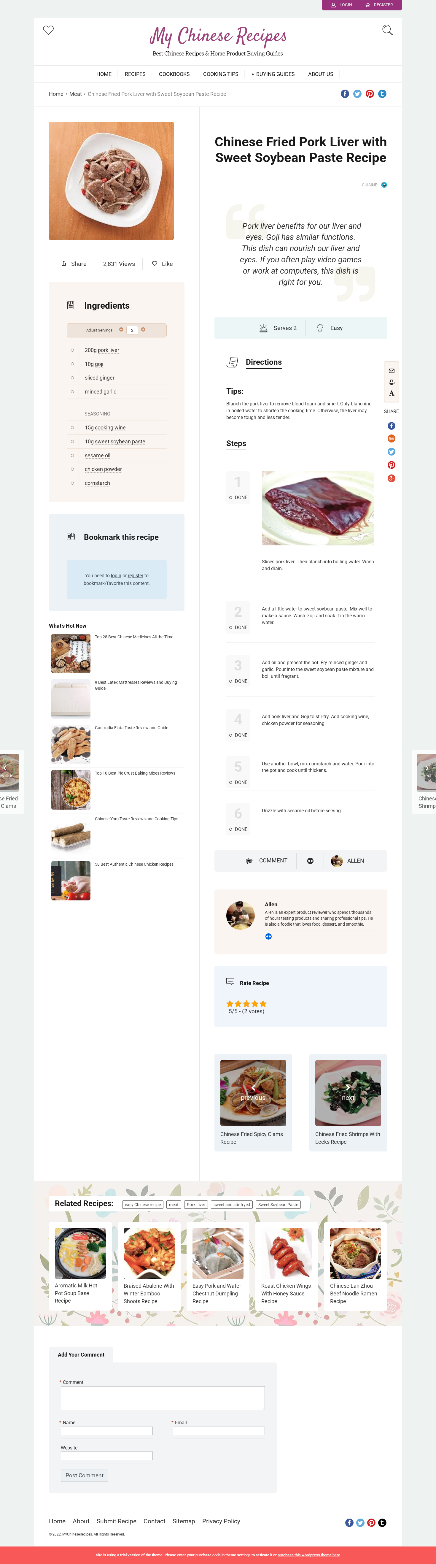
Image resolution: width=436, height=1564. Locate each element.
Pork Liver (196, 1204)
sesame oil (97, 455)
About (81, 1521)
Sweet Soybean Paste (278, 1204)
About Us (320, 74)
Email (180, 1422)
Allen (355, 860)
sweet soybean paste (120, 441)
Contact (155, 1521)
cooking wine (110, 427)
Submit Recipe (116, 1521)
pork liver (108, 350)
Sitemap (184, 1521)
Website (69, 1448)
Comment (273, 860)
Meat (75, 94)
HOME (104, 74)
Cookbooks (174, 74)
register (135, 575)
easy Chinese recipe (143, 1204)
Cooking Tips (220, 74)
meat (174, 1204)
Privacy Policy (221, 1521)
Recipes (135, 74)
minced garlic (100, 391)
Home (56, 94)
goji (99, 364)
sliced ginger (99, 378)
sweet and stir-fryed (232, 1204)
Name (68, 1422)
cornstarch (97, 483)
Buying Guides (275, 74)
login (116, 575)
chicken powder (103, 469)
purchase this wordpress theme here (309, 1555)
